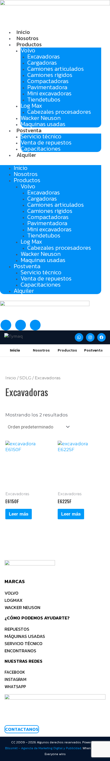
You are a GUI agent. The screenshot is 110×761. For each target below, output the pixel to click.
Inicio (23, 32)
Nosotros (27, 38)
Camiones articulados (55, 68)
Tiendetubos (43, 99)
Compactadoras (48, 81)
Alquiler (26, 155)
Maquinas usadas (43, 124)
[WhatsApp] (79, 337)
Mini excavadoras (49, 93)
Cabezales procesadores (59, 111)
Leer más (18, 514)
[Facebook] (101, 337)
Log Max (31, 105)
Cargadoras (42, 62)
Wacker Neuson (41, 118)
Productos (29, 44)
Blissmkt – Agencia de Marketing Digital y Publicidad (43, 748)
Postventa (29, 130)
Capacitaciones (41, 148)
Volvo (28, 50)
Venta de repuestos (46, 142)
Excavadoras (43, 56)
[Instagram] (90, 337)
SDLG (25, 377)
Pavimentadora (47, 87)
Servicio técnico (41, 136)
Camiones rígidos (49, 75)
